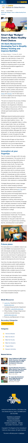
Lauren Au (7, 303)
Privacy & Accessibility (13, 419)
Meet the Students (10, 343)
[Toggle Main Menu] (2, 2)
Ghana (3, 94)
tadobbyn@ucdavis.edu (10, 315)
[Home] (13, 6)
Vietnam (9, 94)
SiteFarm (21, 433)
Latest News (9, 10)
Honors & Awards (10, 334)
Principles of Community (13, 421)
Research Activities (7, 323)
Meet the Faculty (10, 340)
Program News (9, 346)
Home (2, 10)
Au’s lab (20, 189)
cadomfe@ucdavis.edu (17, 309)
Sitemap (20, 423)
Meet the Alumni (10, 337)
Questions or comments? (13, 417)
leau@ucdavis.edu (9, 305)
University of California (10, 423)
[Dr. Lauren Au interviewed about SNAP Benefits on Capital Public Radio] (4, 379)
